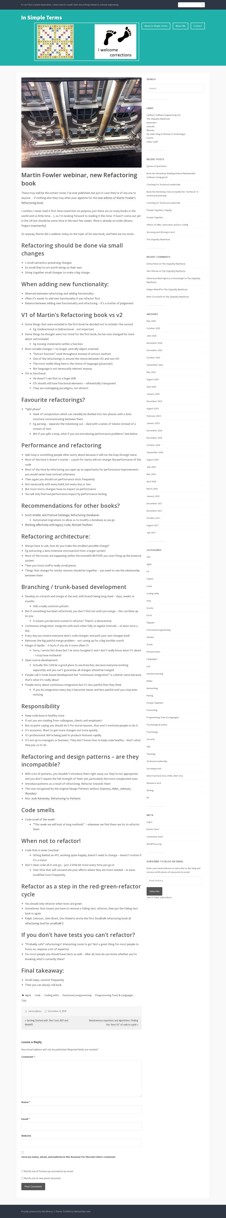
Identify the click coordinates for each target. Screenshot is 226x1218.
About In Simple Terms (155, 25)
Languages (152, 658)
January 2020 (153, 393)
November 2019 (154, 401)
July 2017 (151, 532)
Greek (150, 644)
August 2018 (153, 459)
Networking (152, 688)
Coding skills (51, 995)
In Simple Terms (41, 17)
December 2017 (154, 503)
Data (149, 600)
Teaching (151, 753)
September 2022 (155, 364)
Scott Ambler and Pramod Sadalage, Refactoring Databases (62, 515)
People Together (155, 217)
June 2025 (152, 335)
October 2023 (153, 357)
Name (25, 1102)
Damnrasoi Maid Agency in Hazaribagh (165, 278)
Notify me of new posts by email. (42, 1178)
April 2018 (151, 481)
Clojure (150, 578)
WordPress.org (154, 843)
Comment (28, 1056)
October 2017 (153, 518)
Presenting (152, 710)
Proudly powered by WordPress (37, 1211)
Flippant (151, 622)
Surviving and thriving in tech (161, 232)
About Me (180, 25)
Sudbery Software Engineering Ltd (163, 114)
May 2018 (151, 474)
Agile (28, 995)
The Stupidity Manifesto (158, 118)
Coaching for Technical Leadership (163, 184)
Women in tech (154, 783)
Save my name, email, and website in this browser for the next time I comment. (68, 1156)
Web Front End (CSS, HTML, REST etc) (165, 775)
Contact (198, 25)
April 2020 (151, 386)
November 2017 (154, 510)
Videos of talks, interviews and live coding (167, 224)
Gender (150, 637)
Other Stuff (152, 141)
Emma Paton (153, 263)
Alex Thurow (152, 271)
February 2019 (154, 415)
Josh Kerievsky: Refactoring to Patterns (56, 798)
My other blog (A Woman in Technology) (166, 134)
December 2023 (154, 350)
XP (148, 797)
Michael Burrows (82, 1211)
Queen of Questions (157, 166)
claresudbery (35, 1011)
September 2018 (155, 452)
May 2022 (151, 372)
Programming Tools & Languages (114, 995)
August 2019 (153, 408)
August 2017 (153, 525)
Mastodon (152, 122)
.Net (149, 556)
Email (25, 1119)
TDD (23, 1000)
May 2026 (151, 320)
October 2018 (153, 445)
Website (26, 1135)
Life (148, 666)
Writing (150, 790)
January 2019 (153, 423)
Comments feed (155, 836)
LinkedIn (151, 126)
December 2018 (154, 430)
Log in (149, 821)
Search (202, 4)
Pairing (150, 695)
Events (150, 137)
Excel (149, 615)
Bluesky (150, 130)
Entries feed (153, 829)
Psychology (152, 731)
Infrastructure (153, 651)
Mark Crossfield (154, 296)
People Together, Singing (159, 210)
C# (148, 571)
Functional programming (77, 995)
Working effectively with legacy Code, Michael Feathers (59, 525)
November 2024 (154, 342)
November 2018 (154, 437)
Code (38, 995)
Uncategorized (154, 768)
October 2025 (153, 328)
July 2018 (151, 466)
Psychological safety (157, 724)
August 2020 (153, 379)
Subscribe (154, 891)
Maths (150, 680)
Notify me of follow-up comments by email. (49, 1171)
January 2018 (153, 496)
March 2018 (152, 488)
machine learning (155, 673)
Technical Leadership (157, 761)
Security (151, 739)
